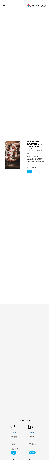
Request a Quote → (36, 171)
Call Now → (29, 171)
